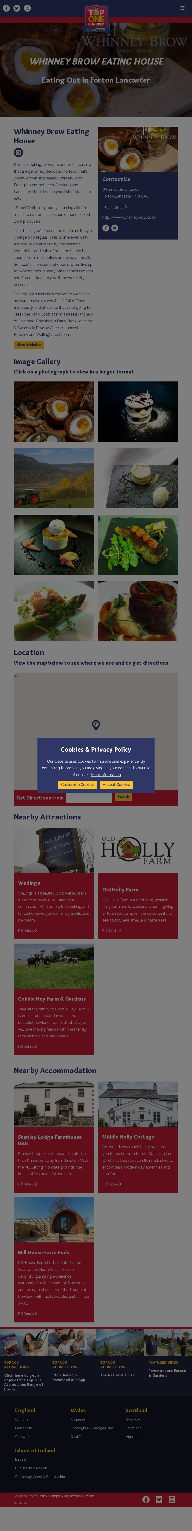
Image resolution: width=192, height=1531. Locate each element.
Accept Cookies (116, 784)
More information (106, 775)
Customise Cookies (77, 784)
